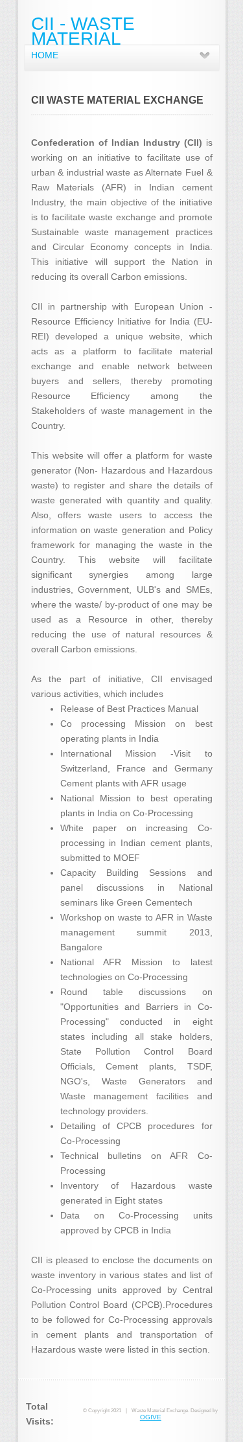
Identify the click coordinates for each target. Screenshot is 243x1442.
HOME (44, 55)
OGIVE (150, 1417)
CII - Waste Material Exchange (83, 38)
